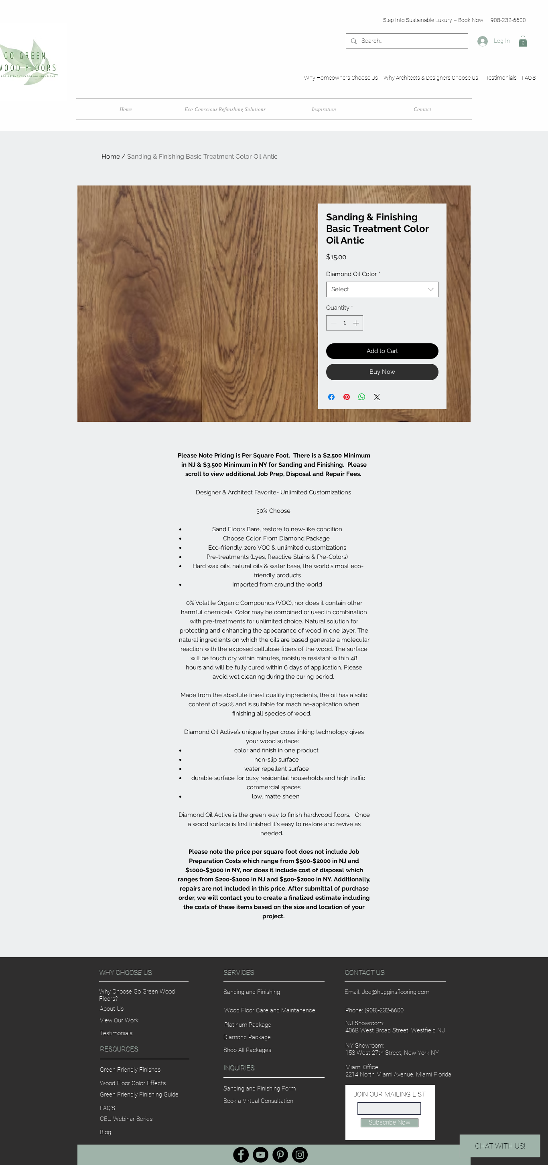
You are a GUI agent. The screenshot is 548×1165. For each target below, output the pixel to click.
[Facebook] (241, 1155)
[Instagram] (300, 1155)
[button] (523, 41)
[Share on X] (377, 397)
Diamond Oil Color (353, 274)
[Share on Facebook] (331, 397)
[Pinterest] (280, 1155)
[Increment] (356, 323)
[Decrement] (332, 323)
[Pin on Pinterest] (346, 397)
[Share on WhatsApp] (362, 397)
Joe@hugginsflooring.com (395, 992)
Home (110, 156)
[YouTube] (260, 1155)
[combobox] (382, 289)
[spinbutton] (344, 323)
